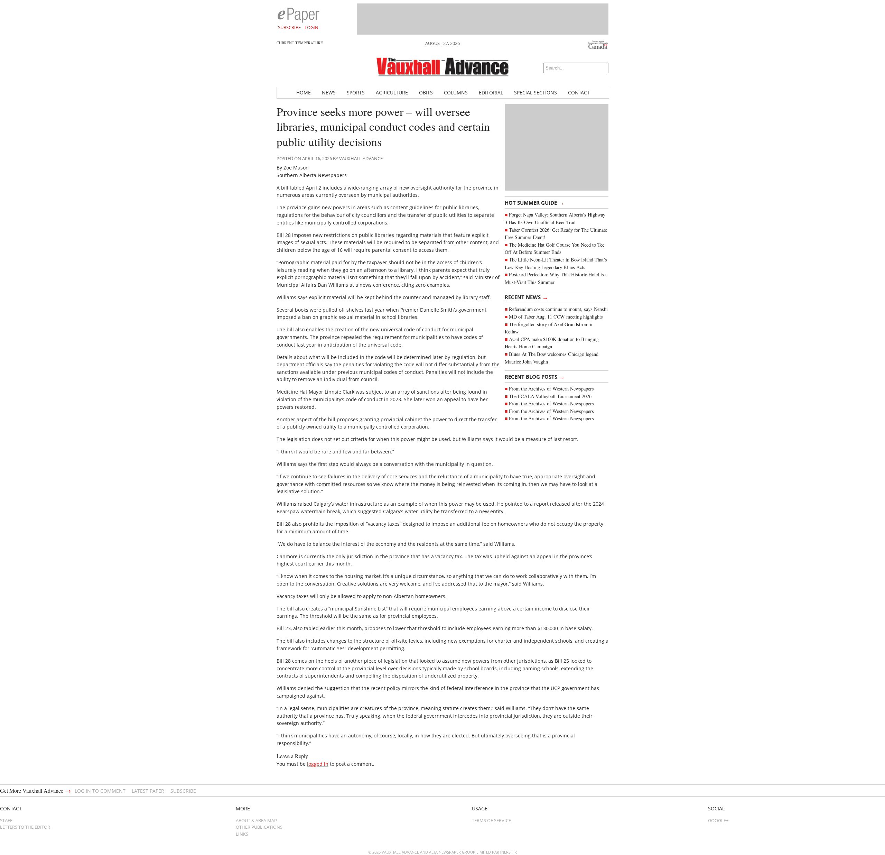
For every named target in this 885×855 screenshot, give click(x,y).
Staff (6, 820)
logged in (317, 764)
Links (242, 834)
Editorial (491, 92)
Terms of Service (491, 820)
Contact (579, 92)
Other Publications (259, 827)
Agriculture (392, 92)
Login (311, 27)
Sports (356, 92)
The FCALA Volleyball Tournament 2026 (550, 396)
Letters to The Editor (25, 827)
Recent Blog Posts (535, 376)
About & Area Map (256, 820)
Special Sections (535, 92)
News (329, 92)
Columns (456, 92)
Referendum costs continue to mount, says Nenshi (558, 309)
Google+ (718, 820)
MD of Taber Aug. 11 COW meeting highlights (557, 316)
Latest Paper (148, 791)
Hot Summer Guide (535, 202)
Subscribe (289, 27)
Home (303, 92)
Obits (426, 92)
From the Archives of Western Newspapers (551, 388)
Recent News (526, 297)
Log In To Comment (100, 791)
